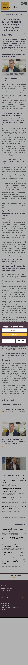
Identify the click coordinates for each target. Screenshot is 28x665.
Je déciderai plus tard (21, 341)
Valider (14, 334)
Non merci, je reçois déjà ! (8, 341)
